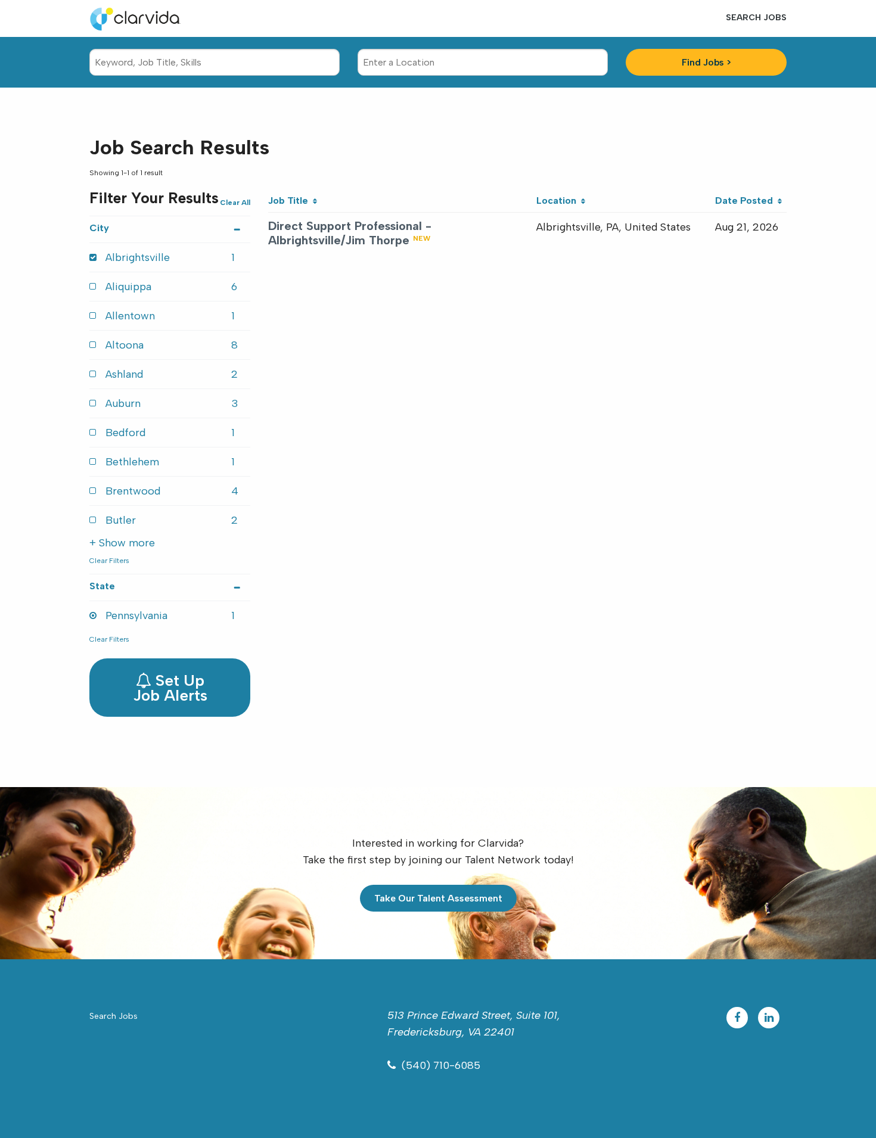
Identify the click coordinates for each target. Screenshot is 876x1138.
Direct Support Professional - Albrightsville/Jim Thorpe (349, 233)
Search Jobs (756, 18)
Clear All (235, 202)
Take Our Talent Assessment (438, 898)
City (99, 228)
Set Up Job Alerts (170, 688)
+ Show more (122, 542)
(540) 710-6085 (441, 1065)
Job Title (290, 200)
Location (558, 200)
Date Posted (746, 200)
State (102, 586)
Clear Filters (109, 560)
